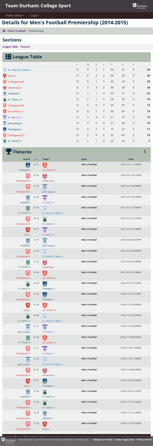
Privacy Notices (144, 439)
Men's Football (16, 31)
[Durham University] (140, 5)
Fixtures (25, 46)
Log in (34, 15)
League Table (10, 46)
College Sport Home (102, 439)
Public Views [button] (14, 15)
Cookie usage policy (124, 439)
